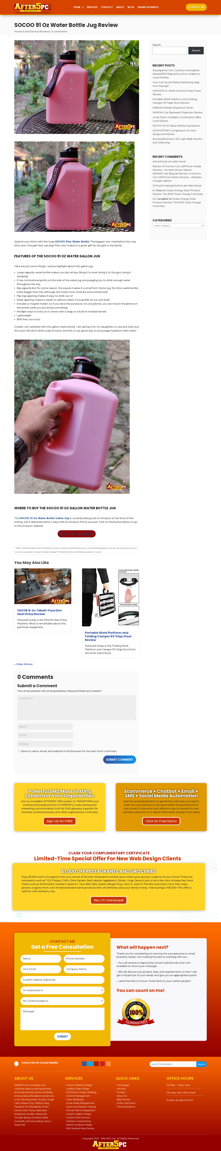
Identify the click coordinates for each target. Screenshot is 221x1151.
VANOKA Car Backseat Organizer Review (178, 112)
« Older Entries (23, 664)
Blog (131, 7)
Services (92, 7)
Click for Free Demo (161, 821)
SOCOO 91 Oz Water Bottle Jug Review (176, 125)
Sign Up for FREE (60, 821)
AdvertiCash (160, 161)
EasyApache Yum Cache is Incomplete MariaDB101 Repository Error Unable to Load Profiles (176, 74)
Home (77, 7)
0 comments (59, 31)
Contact (107, 7)
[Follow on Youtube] (96, 1063)
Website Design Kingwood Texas (173, 107)
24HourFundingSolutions (168, 185)
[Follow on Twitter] (90, 1063)
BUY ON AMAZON (76, 533)
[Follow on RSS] (108, 1063)
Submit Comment (119, 759)
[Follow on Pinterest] (102, 1063)
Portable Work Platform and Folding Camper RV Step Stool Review (108, 636)
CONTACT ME (196, 7)
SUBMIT (62, 1036)
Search (157, 44)
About (120, 7)
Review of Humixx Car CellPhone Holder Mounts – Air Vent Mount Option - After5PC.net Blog (177, 170)
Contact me (47, 552)
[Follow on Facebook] (84, 1063)
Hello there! (179, 161)
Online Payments (148, 7)
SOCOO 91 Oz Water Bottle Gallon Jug (44, 518)
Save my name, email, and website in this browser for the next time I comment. (69, 751)
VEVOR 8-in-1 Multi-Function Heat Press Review (39, 612)
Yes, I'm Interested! (108, 900)
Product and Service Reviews (32, 31)
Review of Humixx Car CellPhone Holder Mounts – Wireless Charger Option (177, 177)
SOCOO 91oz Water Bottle (72, 241)
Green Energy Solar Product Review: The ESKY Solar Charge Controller (177, 202)
